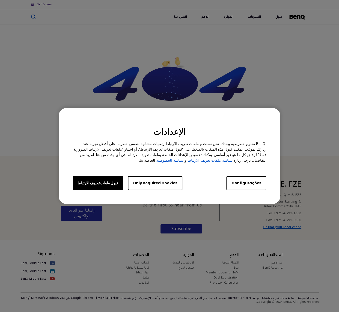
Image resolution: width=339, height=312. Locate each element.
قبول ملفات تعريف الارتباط (98, 183)
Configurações (246, 183)
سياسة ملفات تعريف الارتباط (210, 160)
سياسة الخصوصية (170, 160)
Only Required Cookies (155, 183)
